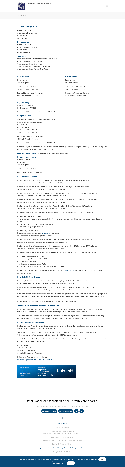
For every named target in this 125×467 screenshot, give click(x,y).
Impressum (23, 15)
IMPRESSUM (62, 423)
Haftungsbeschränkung (78, 448)
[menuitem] (107, 5)
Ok (102, 459)
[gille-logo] (38, 6)
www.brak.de (69, 270)
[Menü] (107, 5)
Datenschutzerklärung (55, 448)
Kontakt (66, 448)
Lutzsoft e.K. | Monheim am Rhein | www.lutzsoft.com (35, 359)
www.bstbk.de (46, 233)
